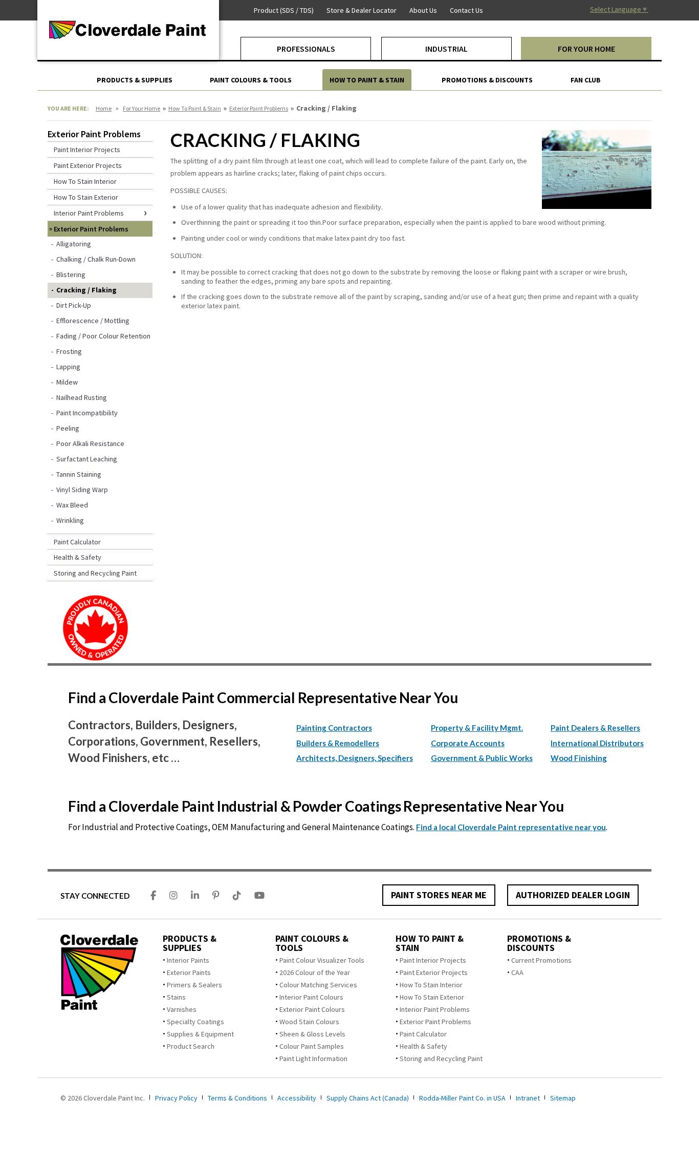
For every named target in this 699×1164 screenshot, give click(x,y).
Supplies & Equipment (200, 1034)
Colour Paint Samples (311, 1046)
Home (104, 108)
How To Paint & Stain (194, 108)
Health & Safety (423, 1046)
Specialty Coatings (195, 1021)
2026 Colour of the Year (314, 972)
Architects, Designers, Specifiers (354, 758)
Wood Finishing (579, 758)
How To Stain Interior (431, 984)
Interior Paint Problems (435, 1009)
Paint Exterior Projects (434, 972)
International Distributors (597, 743)
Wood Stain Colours (309, 1021)
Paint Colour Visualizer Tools (321, 960)
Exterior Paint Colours (312, 1009)
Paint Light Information (313, 1058)
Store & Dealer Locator (361, 10)
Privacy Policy (176, 1098)
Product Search (190, 1046)
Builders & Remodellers (337, 743)
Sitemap (563, 1098)
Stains (176, 997)
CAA (517, 972)
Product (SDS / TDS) (284, 10)
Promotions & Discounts (539, 943)
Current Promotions (541, 960)
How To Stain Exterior (432, 997)
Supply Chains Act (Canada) (367, 1098)
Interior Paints (188, 960)
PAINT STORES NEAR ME (439, 895)
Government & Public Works (482, 758)
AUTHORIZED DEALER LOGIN (573, 895)
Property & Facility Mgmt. (477, 727)
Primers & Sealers (194, 984)
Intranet (528, 1098)
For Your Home (141, 108)
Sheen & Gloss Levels (312, 1034)
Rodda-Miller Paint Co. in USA (462, 1098)
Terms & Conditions (237, 1098)
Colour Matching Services (318, 984)
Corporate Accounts (468, 743)
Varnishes (181, 1009)
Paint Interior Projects (433, 960)
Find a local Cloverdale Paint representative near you (511, 827)
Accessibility (296, 1098)
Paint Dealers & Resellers (595, 727)
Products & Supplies (189, 943)
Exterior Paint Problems (258, 108)
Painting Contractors (334, 727)
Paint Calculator (423, 1034)
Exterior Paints (189, 972)
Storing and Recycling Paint (441, 1058)
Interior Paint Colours (311, 997)
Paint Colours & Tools (311, 943)
